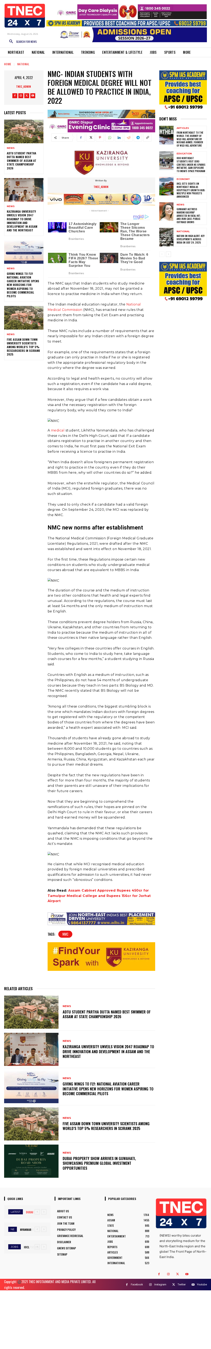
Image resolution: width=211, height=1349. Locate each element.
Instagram (160, 1284)
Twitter (182, 1284)
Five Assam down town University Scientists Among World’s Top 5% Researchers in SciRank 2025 (23, 347)
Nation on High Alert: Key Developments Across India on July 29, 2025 (191, 239)
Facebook (137, 1284)
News (11, 148)
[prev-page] (161, 254)
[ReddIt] (128, 137)
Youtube (202, 1284)
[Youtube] (32, 95)
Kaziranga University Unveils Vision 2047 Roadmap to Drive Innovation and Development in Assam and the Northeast (22, 220)
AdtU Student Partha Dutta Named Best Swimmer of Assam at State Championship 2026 (21, 160)
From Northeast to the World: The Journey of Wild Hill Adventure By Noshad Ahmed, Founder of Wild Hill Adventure (190, 139)
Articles (183, 128)
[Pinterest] (100, 137)
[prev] (37, 1211)
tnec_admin (23, 86)
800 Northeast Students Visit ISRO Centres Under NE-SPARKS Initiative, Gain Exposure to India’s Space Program (191, 164)
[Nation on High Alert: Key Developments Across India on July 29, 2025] (166, 237)
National (23, 64)
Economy (183, 179)
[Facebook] (14, 95)
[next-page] (168, 254)
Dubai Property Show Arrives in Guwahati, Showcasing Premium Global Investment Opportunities (99, 1163)
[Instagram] (20, 95)
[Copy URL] (147, 137)
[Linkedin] (119, 137)
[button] (21, 42)
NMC (65, 934)
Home (7, 64)
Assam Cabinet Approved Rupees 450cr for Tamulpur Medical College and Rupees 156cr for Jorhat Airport (99, 895)
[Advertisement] (105, 1319)
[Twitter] (26, 95)
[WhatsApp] (109, 137)
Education (184, 154)
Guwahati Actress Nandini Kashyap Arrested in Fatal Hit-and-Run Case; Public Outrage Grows (189, 215)
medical (58, 430)
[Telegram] (138, 137)
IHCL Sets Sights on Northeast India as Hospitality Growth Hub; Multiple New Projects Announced (191, 190)
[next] (43, 1211)
